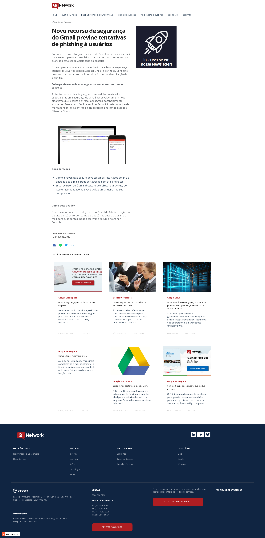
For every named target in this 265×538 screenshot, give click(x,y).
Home (54, 15)
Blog (180, 454)
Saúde (72, 464)
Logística (74, 459)
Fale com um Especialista (178, 502)
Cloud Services (19, 459)
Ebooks (181, 459)
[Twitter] (66, 245)
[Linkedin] (72, 245)
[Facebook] (54, 245)
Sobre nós (121, 454)
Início (54, 22)
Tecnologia (75, 469)
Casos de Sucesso (127, 15)
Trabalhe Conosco (125, 464)
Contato (187, 15)
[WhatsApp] (60, 245)
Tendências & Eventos (152, 15)
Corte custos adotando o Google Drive (130, 386)
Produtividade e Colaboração (26, 454)
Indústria (73, 454)
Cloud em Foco (69, 15)
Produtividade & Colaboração (97, 15)
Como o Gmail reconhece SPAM (72, 356)
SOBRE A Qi (173, 15)
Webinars (182, 464)
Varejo (72, 474)
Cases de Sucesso (125, 459)
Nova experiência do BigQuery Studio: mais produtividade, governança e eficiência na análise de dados (186, 305)
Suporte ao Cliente (112, 527)
